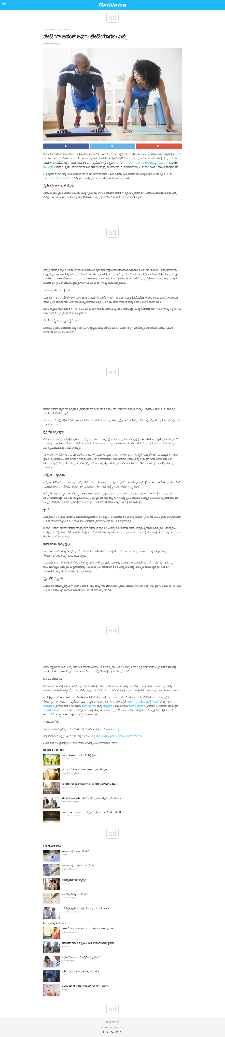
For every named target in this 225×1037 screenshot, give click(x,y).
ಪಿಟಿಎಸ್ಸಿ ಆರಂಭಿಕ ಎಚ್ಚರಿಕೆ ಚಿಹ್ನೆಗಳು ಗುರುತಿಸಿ (81, 971)
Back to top (112, 1022)
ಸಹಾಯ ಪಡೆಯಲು (52, 710)
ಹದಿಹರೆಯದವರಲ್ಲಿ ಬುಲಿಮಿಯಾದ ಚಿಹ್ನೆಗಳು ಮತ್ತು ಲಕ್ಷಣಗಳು (88, 928)
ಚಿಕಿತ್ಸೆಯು (107, 705)
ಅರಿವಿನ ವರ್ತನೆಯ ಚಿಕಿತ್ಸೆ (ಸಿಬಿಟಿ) (143, 701)
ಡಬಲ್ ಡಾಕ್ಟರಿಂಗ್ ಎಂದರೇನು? (75, 851)
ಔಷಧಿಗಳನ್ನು (49, 705)
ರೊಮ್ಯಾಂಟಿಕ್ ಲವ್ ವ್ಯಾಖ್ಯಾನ (74, 880)
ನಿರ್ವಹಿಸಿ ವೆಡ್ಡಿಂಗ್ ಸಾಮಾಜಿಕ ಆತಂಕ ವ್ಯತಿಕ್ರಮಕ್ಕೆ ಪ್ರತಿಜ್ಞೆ (85, 769)
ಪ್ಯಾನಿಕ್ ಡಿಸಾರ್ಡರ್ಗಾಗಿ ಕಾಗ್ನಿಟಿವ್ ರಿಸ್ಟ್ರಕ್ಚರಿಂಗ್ (81, 957)
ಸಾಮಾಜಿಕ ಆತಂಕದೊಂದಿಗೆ (56, 178)
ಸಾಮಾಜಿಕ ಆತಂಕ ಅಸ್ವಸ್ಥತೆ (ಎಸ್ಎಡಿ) (150, 162)
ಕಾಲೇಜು (53, 439)
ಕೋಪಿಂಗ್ (67, 30)
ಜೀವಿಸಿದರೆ (48, 167)
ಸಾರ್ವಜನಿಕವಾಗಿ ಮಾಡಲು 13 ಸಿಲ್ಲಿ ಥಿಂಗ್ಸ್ (79, 755)
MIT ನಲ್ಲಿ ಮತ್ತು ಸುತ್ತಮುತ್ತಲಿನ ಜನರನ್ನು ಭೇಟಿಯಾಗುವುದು (114, 736)
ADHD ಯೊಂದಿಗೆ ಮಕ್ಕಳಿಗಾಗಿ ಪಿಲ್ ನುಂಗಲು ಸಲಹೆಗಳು (85, 985)
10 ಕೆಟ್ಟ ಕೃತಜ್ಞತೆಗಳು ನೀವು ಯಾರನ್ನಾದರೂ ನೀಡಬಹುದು (85, 908)
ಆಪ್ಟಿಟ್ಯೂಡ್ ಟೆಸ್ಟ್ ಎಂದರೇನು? (75, 894)
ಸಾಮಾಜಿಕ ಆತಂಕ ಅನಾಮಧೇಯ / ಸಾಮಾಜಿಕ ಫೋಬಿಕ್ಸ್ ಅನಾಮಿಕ (90, 783)
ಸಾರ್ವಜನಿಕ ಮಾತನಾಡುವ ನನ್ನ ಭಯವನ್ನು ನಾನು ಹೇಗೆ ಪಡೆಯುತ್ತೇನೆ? (91, 812)
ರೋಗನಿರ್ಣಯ (88, 705)
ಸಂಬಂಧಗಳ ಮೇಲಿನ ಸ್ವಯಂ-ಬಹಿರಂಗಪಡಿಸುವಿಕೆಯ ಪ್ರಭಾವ (88, 943)
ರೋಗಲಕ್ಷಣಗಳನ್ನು (137, 705)
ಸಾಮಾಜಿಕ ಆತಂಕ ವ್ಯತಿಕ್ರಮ (52, 30)
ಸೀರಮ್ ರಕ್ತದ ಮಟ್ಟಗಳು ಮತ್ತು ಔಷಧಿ (78, 865)
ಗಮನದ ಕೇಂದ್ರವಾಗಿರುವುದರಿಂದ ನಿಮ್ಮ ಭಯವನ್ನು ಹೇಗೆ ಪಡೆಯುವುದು (92, 798)
